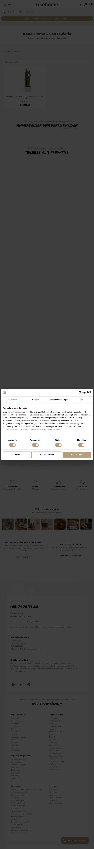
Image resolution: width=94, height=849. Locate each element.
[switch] (35, 445)
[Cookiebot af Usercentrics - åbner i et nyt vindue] (80, 393)
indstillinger (71, 424)
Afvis (17, 455)
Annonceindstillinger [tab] (58, 400)
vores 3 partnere (15, 412)
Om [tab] (81, 400)
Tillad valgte (47, 455)
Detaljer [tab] (35, 400)
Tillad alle (77, 455)
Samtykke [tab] (12, 400)
